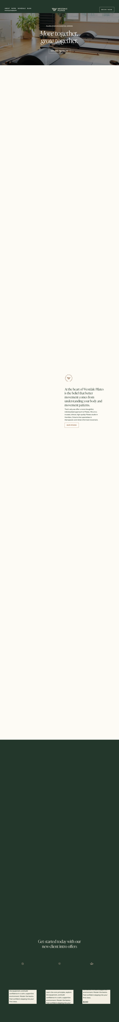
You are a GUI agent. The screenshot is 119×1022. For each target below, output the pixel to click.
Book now (106, 10)
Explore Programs (59, 51)
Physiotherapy (11, 10)
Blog (29, 8)
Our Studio (72, 425)
